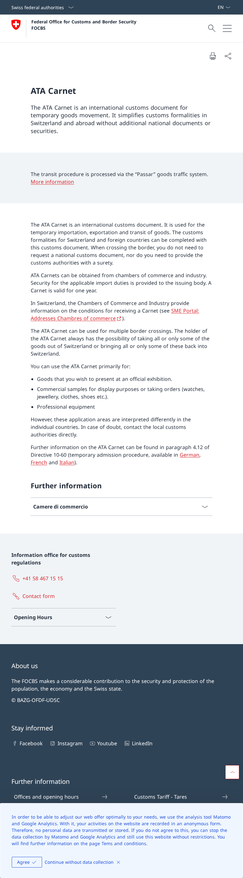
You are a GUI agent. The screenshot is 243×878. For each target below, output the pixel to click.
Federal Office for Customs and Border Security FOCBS (84, 25)
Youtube (107, 743)
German (189, 454)
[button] (232, 772)
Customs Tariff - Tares (160, 796)
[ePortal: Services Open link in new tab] (215, 7)
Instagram (70, 743)
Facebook (31, 743)
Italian (66, 462)
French (39, 462)
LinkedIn (142, 743)
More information (52, 181)
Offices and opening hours (46, 796)
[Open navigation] (227, 28)
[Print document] (212, 56)
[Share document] (227, 56)
